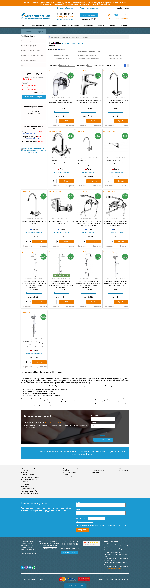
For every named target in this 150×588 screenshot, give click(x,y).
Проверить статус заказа (89, 8)
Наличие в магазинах (61, 112)
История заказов (70, 472)
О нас (23, 25)
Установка (53, 25)
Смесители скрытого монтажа (32, 55)
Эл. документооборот (29, 479)
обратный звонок (53, 422)
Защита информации (29, 490)
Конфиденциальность (30, 492)
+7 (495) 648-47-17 (33, 111)
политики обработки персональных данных (110, 525)
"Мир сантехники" (28, 469)
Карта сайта (125, 470)
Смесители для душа (29, 46)
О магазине (26, 470)
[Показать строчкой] (128, 65)
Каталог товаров (28, 474)
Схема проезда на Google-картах (116, 550)
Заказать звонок (89, 15)
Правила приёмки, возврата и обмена (35, 483)
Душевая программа (28, 60)
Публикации (88, 25)
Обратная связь (98, 470)
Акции (64, 25)
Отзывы (112, 25)
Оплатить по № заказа (65, 8)
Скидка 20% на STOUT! (29, 88)
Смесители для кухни (29, 41)
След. (42, 92)
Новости (100, 25)
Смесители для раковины (30, 50)
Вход (117, 8)
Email (78, 510)
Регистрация (124, 8)
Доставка (25, 481)
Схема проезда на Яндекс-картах (116, 548)
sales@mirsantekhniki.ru (65, 19)
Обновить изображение (84, 522)
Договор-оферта (28, 488)
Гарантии (25, 484)
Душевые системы (27, 65)
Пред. (36, 92)
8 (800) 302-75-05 (65, 16)
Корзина (67, 470)
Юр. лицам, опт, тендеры (31, 477)
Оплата (24, 476)
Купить (66, 121)
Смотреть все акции (33, 97)
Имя (78, 502)
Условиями (102, 435)
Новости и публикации (30, 493)
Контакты (123, 25)
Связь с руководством (28, 553)
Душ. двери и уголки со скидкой (32, 77)
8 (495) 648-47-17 (65, 14)
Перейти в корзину (121, 18)
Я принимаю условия (102, 525)
